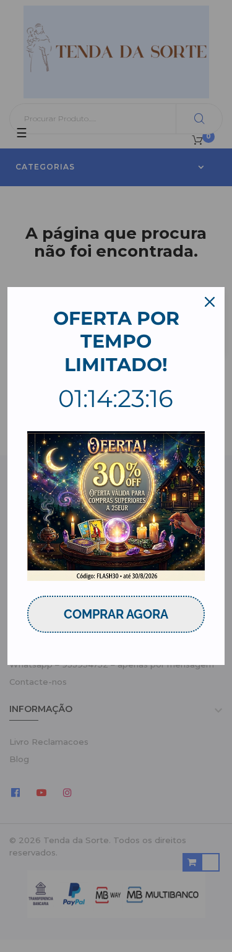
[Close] (210, 302)
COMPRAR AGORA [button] (116, 614)
